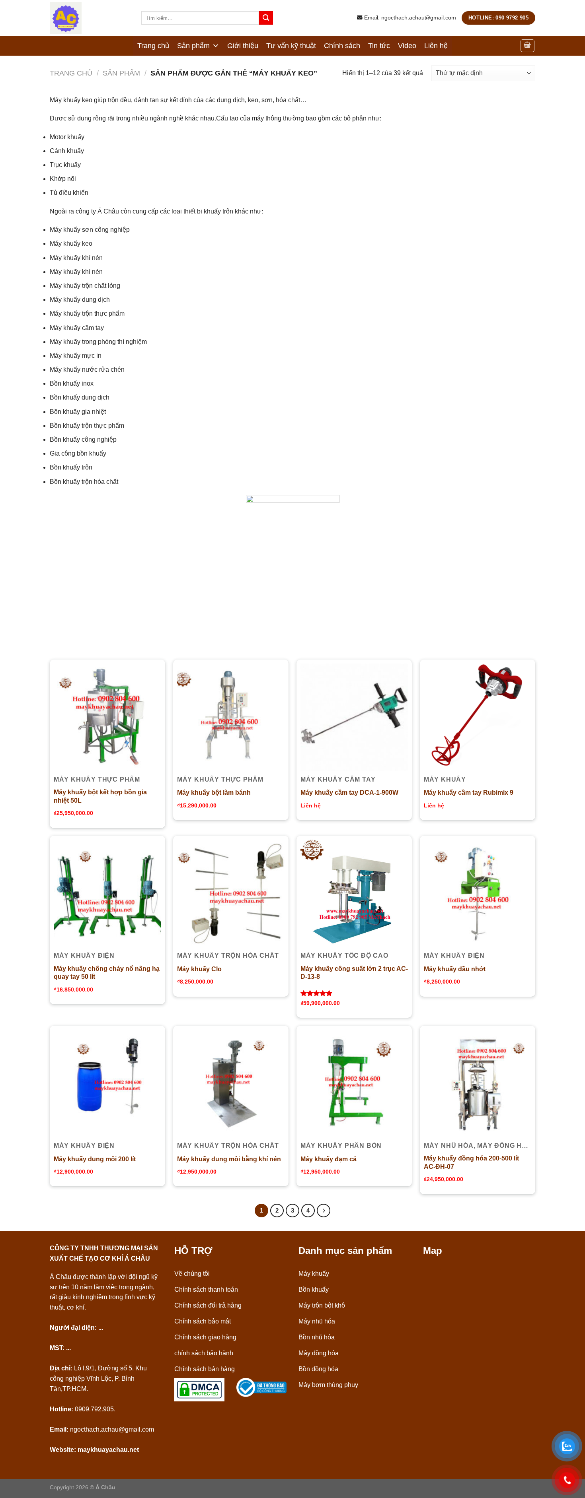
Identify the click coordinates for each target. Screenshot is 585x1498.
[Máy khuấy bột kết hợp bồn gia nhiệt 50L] (107, 717)
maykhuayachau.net (108, 1449)
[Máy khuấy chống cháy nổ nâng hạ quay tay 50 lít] (107, 893)
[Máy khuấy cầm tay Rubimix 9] (477, 717)
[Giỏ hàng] (528, 45)
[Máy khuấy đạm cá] (354, 1083)
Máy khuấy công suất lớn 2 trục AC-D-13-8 (354, 972)
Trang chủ (153, 46)
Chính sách (342, 46)
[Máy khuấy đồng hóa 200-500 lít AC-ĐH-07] (477, 1083)
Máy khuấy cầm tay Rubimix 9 (468, 792)
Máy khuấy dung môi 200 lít (95, 1159)
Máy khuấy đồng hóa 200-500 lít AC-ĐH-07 (471, 1162)
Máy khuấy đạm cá (328, 1159)
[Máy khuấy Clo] (231, 893)
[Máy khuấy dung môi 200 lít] (107, 1083)
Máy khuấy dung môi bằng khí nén (229, 1159)
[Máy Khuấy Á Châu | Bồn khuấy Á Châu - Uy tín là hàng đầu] (89, 18)
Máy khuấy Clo (199, 969)
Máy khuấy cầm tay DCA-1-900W (349, 792)
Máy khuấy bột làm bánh (214, 792)
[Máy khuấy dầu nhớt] (477, 893)
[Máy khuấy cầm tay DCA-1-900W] (354, 717)
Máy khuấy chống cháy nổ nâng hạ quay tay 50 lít (107, 972)
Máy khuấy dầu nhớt (455, 969)
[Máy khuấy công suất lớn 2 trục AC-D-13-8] (354, 893)
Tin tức (379, 46)
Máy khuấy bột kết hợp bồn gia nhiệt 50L (100, 796)
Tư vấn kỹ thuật (291, 46)
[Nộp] (266, 18)
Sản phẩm (193, 46)
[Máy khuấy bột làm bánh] (231, 717)
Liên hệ (436, 46)
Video (407, 46)
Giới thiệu (242, 46)
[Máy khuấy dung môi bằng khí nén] (231, 1083)
